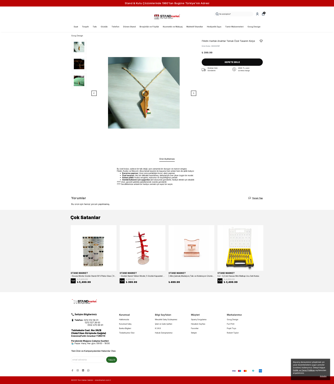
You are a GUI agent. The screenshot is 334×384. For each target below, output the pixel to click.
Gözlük (104, 26)
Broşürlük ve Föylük (149, 26)
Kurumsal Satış (125, 324)
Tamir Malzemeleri (234, 26)
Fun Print (230, 324)
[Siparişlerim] (257, 14)
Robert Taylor (233, 333)
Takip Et (111, 360)
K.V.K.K (158, 328)
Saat (76, 26)
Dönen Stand (129, 26)
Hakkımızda (124, 319)
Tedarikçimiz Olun (127, 333)
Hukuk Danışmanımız (163, 333)
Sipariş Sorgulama (198, 319)
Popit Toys (231, 328)
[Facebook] (72, 370)
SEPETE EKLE (232, 62)
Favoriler (195, 328)
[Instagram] (78, 370)
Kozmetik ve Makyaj (173, 26)
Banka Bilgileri (125, 328)
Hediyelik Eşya (214, 26)
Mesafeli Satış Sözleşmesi (166, 319)
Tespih (85, 26)
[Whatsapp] (88, 370)
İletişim (194, 333)
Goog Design (253, 26)
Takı (95, 26)
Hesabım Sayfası (198, 324)
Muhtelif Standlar (194, 26)
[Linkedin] (83, 370)
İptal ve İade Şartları (163, 324)
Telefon (115, 26)
